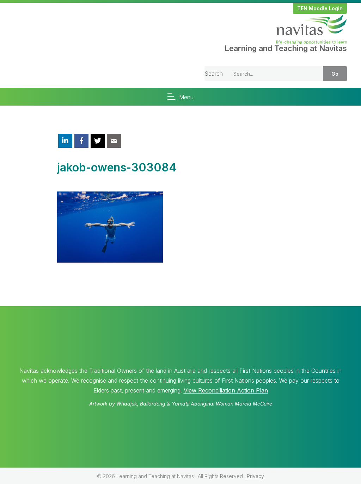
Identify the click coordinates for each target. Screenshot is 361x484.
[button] (320, 8)
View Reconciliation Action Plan (226, 390)
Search (213, 73)
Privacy (255, 476)
